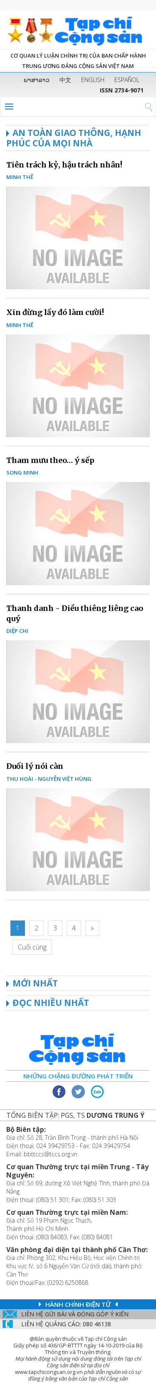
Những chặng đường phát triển (78, 1076)
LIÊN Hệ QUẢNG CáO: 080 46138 (66, 1324)
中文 (65, 80)
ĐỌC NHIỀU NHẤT (50, 1002)
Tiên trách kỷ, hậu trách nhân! (64, 165)
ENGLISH (92, 80)
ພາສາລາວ (37, 80)
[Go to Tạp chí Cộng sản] (78, 29)
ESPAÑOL (126, 80)
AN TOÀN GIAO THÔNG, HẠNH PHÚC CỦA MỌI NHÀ (73, 138)
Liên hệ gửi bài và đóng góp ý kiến (75, 1314)
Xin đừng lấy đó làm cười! (55, 312)
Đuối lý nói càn (34, 766)
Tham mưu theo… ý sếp (50, 460)
